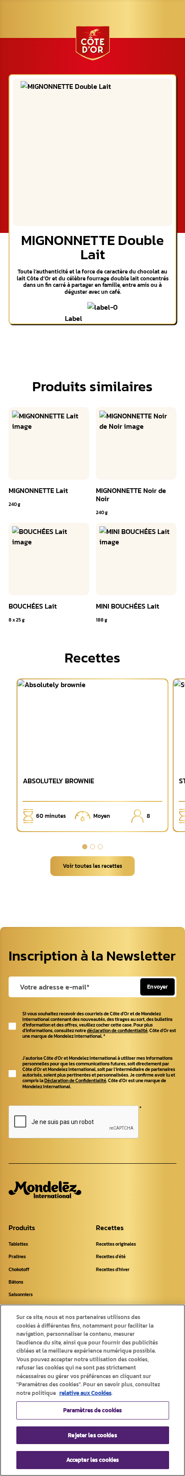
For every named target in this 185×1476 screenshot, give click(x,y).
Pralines (17, 1256)
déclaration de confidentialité (117, 1030)
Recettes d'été (111, 1256)
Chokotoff (19, 1269)
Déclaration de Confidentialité (75, 1080)
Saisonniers (21, 1294)
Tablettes (18, 1243)
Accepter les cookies (92, 1460)
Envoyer (157, 987)
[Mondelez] (45, 1189)
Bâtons (16, 1281)
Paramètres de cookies (92, 1410)
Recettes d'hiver (113, 1269)
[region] (92, 1390)
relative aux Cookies (85, 1393)
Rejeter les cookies (92, 1435)
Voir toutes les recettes (92, 866)
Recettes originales (116, 1243)
